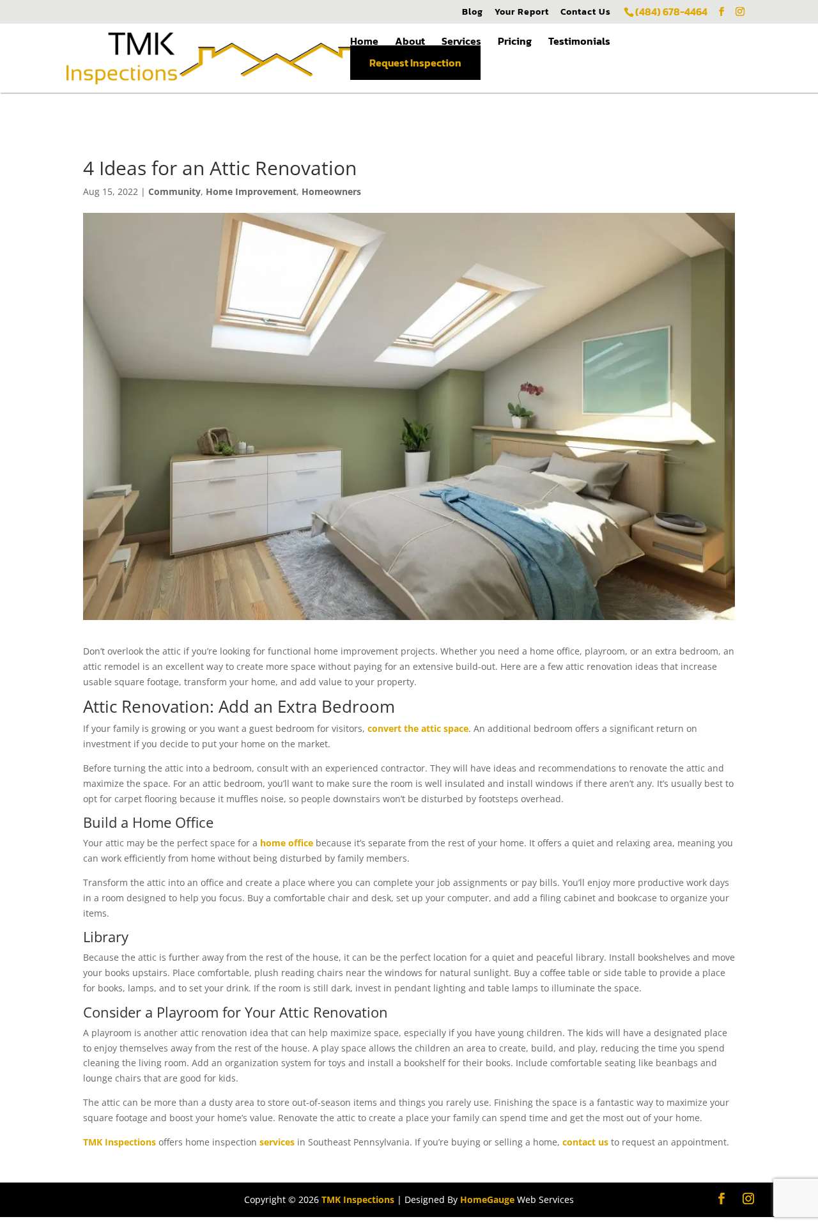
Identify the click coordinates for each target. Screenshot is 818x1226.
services (277, 1142)
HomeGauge (487, 1199)
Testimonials (579, 40)
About (410, 40)
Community (174, 191)
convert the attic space (417, 728)
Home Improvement (251, 191)
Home (364, 40)
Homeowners (331, 191)
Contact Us (585, 12)
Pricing (515, 40)
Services (461, 40)
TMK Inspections (119, 1142)
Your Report (522, 12)
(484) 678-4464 (671, 11)
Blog (472, 12)
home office (286, 843)
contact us (585, 1142)
